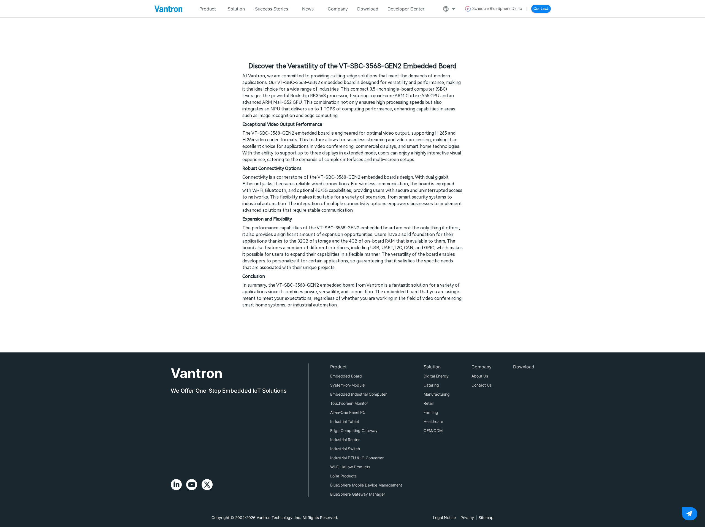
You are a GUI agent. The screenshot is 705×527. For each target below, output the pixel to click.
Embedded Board (346, 376)
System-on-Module (347, 385)
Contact (541, 8)
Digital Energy (436, 376)
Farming (431, 412)
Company (338, 9)
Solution (236, 9)
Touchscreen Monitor (349, 403)
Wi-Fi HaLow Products (350, 466)
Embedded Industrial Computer (358, 394)
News (308, 9)
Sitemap (486, 517)
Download (367, 9)
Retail (428, 403)
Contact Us (481, 385)
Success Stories (271, 9)
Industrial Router (345, 439)
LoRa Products (343, 476)
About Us (479, 376)
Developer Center (405, 9)
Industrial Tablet (344, 421)
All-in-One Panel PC (347, 412)
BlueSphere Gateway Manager (357, 494)
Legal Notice (444, 517)
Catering (431, 385)
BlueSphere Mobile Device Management (366, 485)
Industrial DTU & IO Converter (357, 457)
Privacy (467, 517)
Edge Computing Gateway (354, 430)
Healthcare (433, 421)
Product (338, 367)
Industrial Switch (345, 448)
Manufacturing (437, 394)
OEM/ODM (433, 430)
